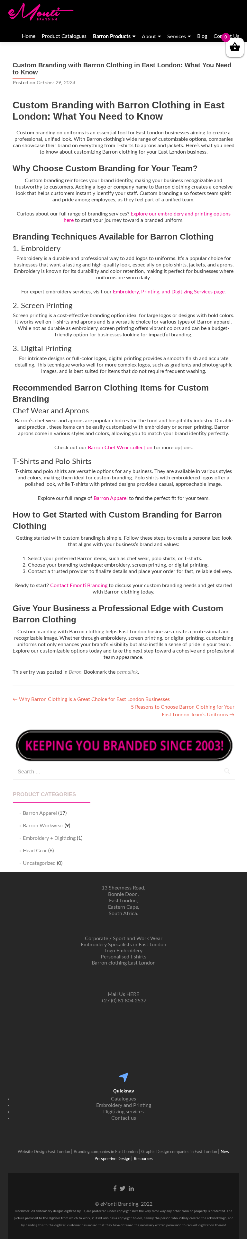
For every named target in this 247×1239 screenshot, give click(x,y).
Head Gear (35, 850)
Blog (202, 36)
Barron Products (112, 36)
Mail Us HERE (123, 994)
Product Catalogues (64, 36)
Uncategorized (39, 863)
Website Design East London (44, 1152)
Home (28, 36)
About (149, 36)
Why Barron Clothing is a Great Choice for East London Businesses (91, 699)
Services (176, 36)
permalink (127, 672)
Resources (143, 1159)
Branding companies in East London (106, 1152)
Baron (75, 672)
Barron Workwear (43, 825)
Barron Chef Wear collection (120, 447)
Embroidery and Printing (123, 1105)
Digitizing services (123, 1111)
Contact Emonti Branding (78, 585)
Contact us (123, 1118)
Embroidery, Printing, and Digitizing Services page (168, 291)
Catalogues (123, 1098)
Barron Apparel (111, 498)
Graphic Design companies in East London (179, 1152)
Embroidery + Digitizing (49, 838)
